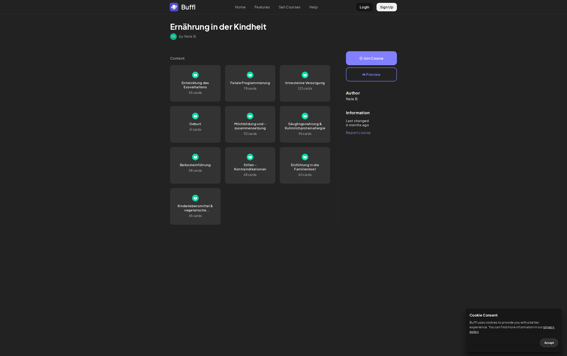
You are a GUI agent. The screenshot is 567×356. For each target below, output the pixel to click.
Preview (373, 74)
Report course (358, 132)
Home (240, 7)
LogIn (364, 7)
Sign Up (386, 7)
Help (313, 7)
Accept (549, 342)
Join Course (373, 58)
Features (262, 7)
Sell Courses (290, 7)
